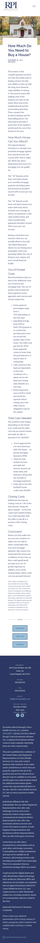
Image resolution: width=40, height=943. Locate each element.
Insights (12, 62)
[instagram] (22, 715)
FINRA (5, 733)
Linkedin (20, 644)
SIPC (11, 733)
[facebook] (17, 715)
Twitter (20, 636)
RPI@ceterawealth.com (20, 699)
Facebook (20, 628)
